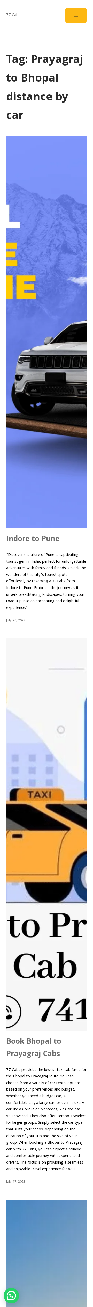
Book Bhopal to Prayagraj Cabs (34, 1048)
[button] (11, 1295)
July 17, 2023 (15, 1182)
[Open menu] (76, 15)
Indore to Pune (32, 539)
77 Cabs (13, 15)
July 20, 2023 (15, 620)
